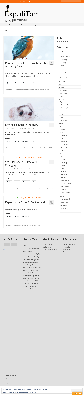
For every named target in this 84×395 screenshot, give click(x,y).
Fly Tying (63, 63)
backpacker (35, 249)
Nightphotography (48, 222)
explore (16, 222)
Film (61, 117)
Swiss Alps (31, 225)
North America (64, 187)
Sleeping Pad (65, 108)
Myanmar (64, 141)
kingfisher (40, 89)
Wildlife (50, 147)
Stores (62, 66)
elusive (32, 89)
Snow (38, 147)
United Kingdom (66, 183)
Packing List (63, 90)
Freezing (20, 222)
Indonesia (64, 136)
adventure (10, 89)
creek (34, 254)
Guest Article (63, 81)
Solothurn (42, 147)
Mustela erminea (25, 147)
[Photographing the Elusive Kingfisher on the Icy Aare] (29, 47)
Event (62, 114)
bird (13, 89)
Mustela (20, 147)
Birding (18, 89)
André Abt (66, 247)
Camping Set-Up (65, 72)
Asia (61, 133)
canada (30, 254)
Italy (62, 168)
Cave (7, 188)
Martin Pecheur (45, 89)
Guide (27, 222)
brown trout (32, 251)
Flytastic (66, 252)
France (63, 160)
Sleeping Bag (65, 105)
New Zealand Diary (34, 270)
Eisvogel (29, 89)
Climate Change (15, 188)
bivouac (25, 251)
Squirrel (45, 147)
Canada (63, 190)
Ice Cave (31, 188)
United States (65, 193)
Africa (62, 126)
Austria (63, 157)
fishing (34, 256)
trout (37, 286)
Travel (29, 128)
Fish (29, 257)
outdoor (30, 147)
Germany (64, 163)
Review (37, 275)
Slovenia (64, 174)
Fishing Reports (65, 57)
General (15, 128)
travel (39, 225)
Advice (30, 248)
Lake (44, 222)
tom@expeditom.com (50, 249)
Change (10, 188)
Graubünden (21, 188)
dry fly (38, 254)
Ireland (63, 166)
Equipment (63, 102)
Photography (16, 69)
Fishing (12, 69)
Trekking (31, 286)
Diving (61, 51)
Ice (36, 89)
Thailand (64, 147)
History (61, 84)
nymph (24, 273)
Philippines (64, 144)
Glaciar (23, 222)
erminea (12, 147)
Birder (16, 89)
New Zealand (65, 199)
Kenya (63, 129)
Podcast (61, 96)
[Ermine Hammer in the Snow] (29, 109)
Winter (6, 150)
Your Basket (25, 1)
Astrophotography (9, 222)
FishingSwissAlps (69, 244)
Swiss (27, 225)
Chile (62, 211)
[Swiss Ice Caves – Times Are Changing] (28, 157)
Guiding (29, 222)
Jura (17, 147)
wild (48, 147)
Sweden (63, 177)
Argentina (64, 208)
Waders (63, 111)
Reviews (61, 99)
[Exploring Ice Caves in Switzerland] (29, 197)
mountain (28, 267)
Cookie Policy (33, 392)
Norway (63, 171)
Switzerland (25, 128)
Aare (7, 89)
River (24, 278)
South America (64, 205)
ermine (9, 147)
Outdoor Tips (64, 78)
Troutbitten (66, 249)
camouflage (22, 89)
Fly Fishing (63, 60)
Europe (12, 128)
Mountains (34, 267)
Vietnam (63, 150)
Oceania (62, 196)
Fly (38, 257)
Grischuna (26, 188)
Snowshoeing (45, 188)
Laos (62, 138)
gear (24, 262)
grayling (35, 262)
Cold (26, 89)
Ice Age (37, 222)
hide (35, 89)
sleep (28, 278)
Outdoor (19, 168)
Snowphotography (16, 225)
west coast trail (26, 289)
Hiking (15, 168)
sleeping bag (33, 278)
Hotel (33, 222)
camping (25, 254)
